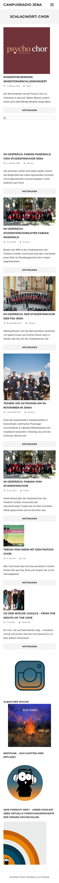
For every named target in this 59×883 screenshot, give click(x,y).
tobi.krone (26, 622)
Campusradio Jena (22, 5)
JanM (28, 86)
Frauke (26, 490)
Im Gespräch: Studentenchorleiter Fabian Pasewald (26, 233)
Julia (24, 558)
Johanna (30, 163)
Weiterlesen (29, 110)
